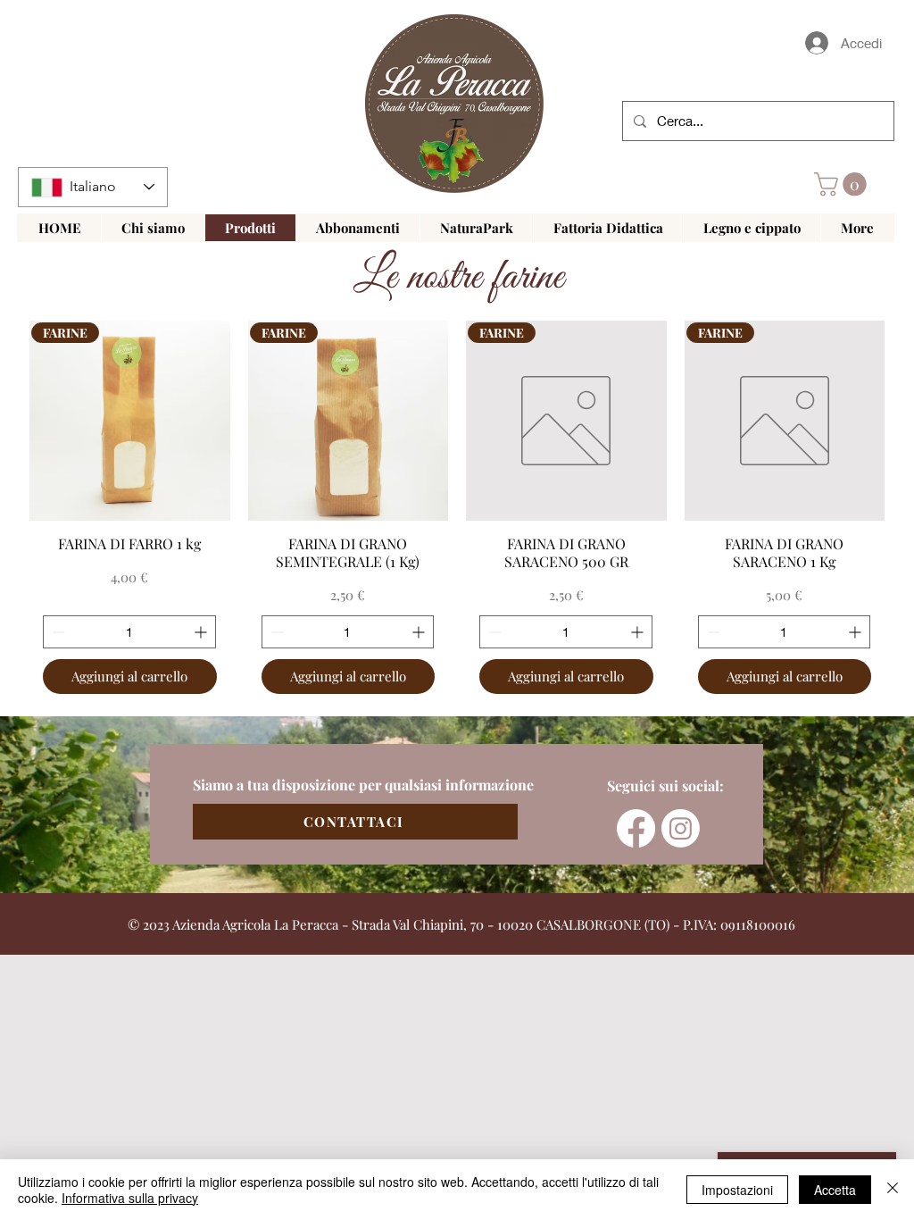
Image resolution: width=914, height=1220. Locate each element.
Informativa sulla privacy (130, 1198)
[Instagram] (680, 828)
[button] (843, 184)
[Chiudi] (892, 1190)
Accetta (835, 1190)
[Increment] (202, 632)
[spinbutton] (129, 632)
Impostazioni (737, 1190)
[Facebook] (636, 828)
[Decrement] (57, 632)
